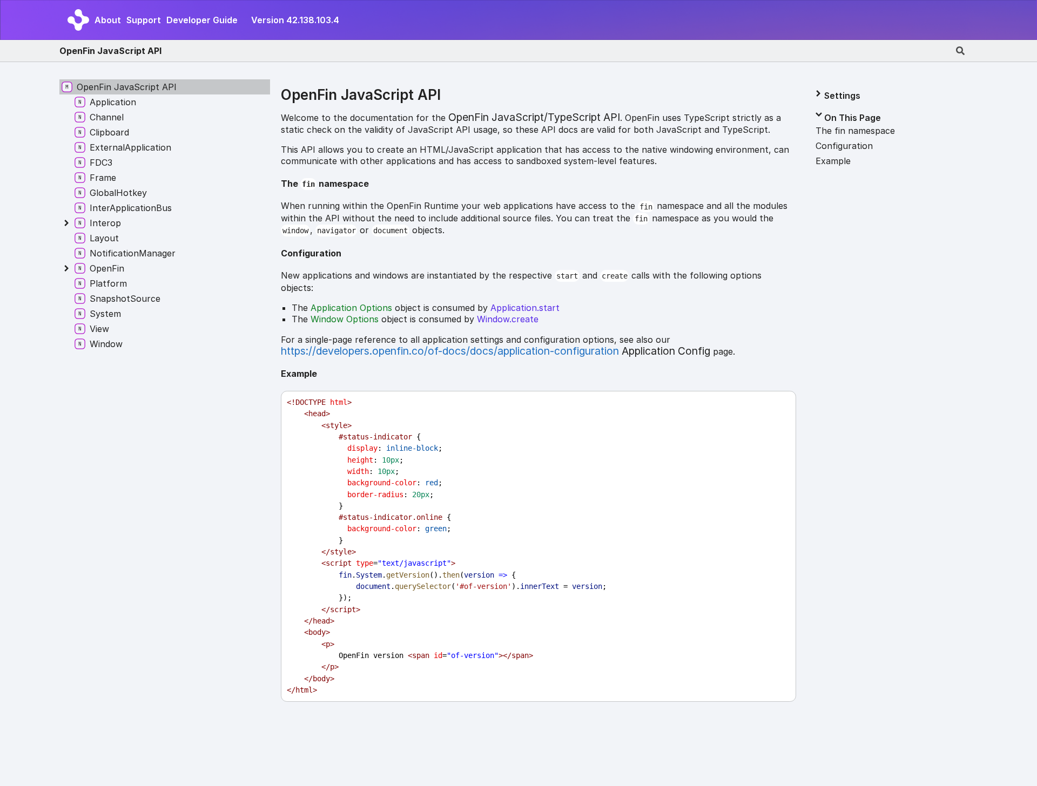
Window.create (507, 319)
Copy (778, 402)
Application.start (525, 307)
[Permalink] (377, 184)
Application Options (351, 307)
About (108, 20)
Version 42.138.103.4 (295, 20)
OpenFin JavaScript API (110, 50)
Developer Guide (202, 20)
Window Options (345, 319)
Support (143, 20)
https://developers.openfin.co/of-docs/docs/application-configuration (450, 350)
